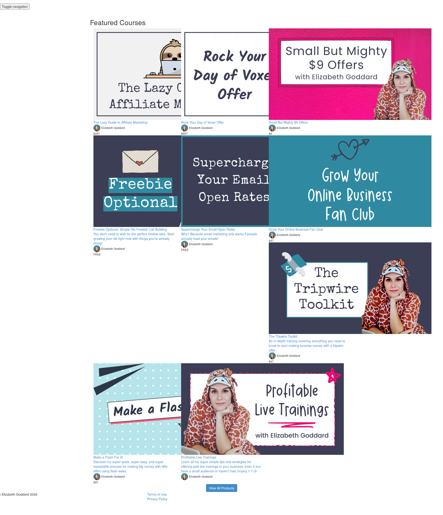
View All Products (221, 488)
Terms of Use (157, 494)
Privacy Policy (157, 499)
